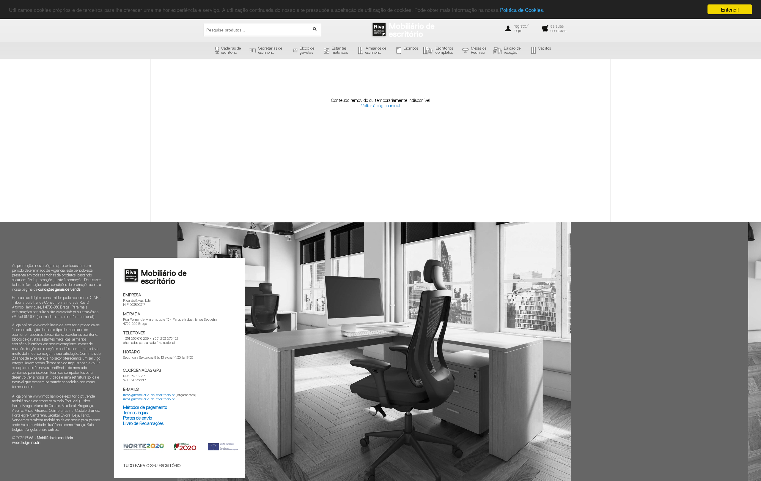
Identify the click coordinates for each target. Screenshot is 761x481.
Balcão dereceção (512, 50)
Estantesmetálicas (340, 50)
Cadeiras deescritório (231, 50)
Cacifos (544, 48)
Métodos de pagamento (145, 407)
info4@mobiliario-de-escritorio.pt (149, 399)
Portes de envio (137, 418)
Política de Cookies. (522, 9)
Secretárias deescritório (270, 50)
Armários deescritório (375, 50)
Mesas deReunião (478, 50)
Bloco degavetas (307, 50)
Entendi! (730, 9)
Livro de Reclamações (143, 423)
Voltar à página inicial (380, 106)
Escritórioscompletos (444, 50)
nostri (35, 443)
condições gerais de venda (59, 290)
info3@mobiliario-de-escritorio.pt (149, 395)
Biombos (411, 48)
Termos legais (135, 413)
